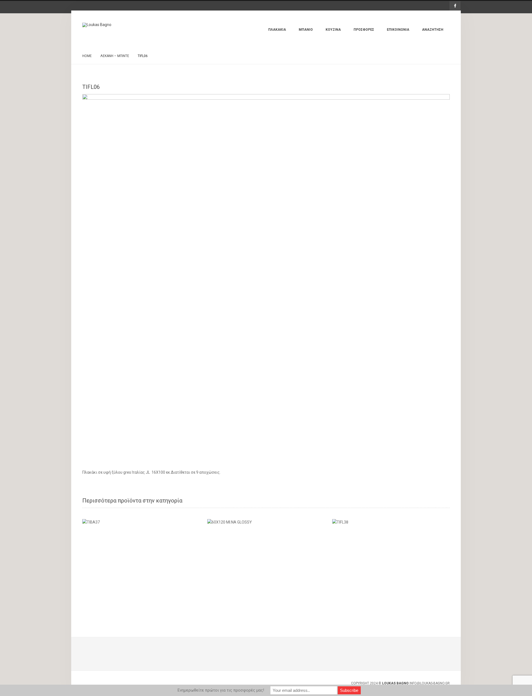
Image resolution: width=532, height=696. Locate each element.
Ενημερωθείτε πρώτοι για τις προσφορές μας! (221, 690)
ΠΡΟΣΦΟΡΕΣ (364, 30)
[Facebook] (455, 6)
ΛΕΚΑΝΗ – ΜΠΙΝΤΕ (114, 56)
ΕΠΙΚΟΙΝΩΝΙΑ (398, 30)
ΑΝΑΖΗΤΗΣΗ (432, 30)
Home (87, 56)
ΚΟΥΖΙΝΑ (333, 30)
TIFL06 (91, 87)
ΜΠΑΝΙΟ (306, 30)
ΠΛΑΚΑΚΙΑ (277, 30)
